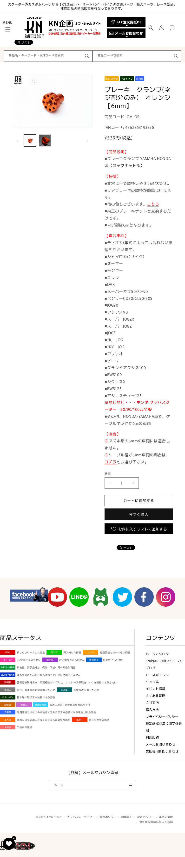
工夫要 (7, 719)
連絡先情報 (166, 817)
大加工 (64, 689)
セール (90, 652)
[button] (7, 29)
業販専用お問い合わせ (162, 751)
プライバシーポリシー (162, 716)
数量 (108, 473)
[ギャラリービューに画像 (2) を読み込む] (45, 140)
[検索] (87, 56)
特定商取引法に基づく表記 (156, 821)
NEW (7, 652)
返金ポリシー (107, 817)
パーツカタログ (157, 653)
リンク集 (152, 681)
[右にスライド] (87, 140)
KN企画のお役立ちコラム (164, 660)
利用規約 (152, 737)
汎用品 (7, 712)
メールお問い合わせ (160, 744)
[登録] (130, 785)
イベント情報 (155, 688)
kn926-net (54, 817)
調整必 (7, 704)
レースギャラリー (159, 674)
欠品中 (7, 727)
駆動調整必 (40, 704)
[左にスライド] (17, 140)
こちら (153, 204)
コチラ (111, 462)
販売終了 (94, 659)
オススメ (7, 659)
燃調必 (24, 704)
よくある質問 (155, 695)
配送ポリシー (145, 817)
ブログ (151, 667)
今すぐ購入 (138, 514)
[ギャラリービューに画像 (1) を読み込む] (30, 140)
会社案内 (152, 702)
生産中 (79, 719)
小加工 (7, 689)
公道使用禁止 (8, 674)
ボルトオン (7, 697)
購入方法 (152, 709)
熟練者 (7, 682)
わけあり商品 (8, 667)
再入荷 (54, 652)
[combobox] (48, 56)
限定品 (49, 659)
